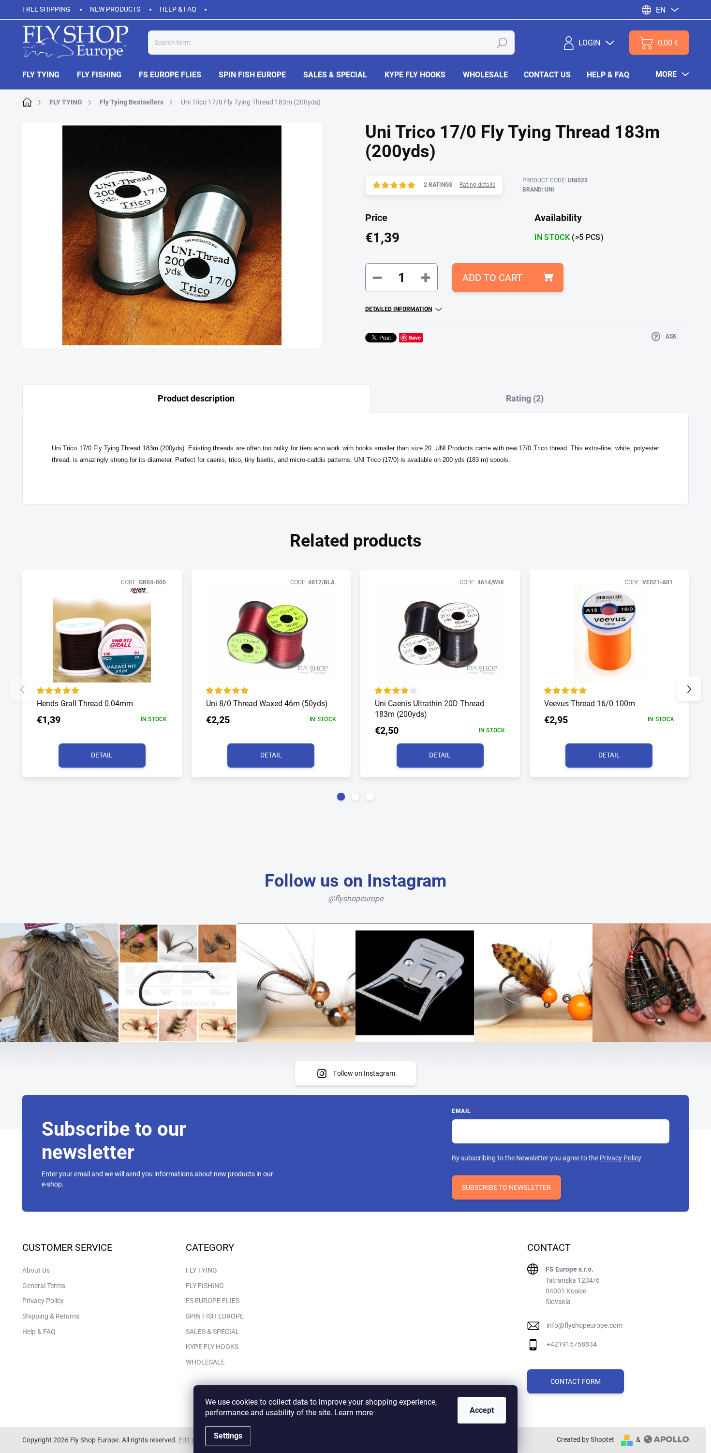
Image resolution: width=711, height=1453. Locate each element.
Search (502, 42)
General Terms (43, 1286)
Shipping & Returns (50, 1316)
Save (415, 337)
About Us (36, 1270)
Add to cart (492, 277)
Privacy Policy (620, 1158)
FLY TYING (201, 1270)
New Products (115, 9)
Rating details (477, 184)
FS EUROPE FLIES (212, 1301)
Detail (102, 755)
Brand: (538, 189)
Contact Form (575, 1381)
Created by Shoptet (585, 1439)
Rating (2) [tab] (525, 398)
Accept (482, 1410)
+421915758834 (572, 1344)
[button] (341, 796)
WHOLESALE (205, 1362)
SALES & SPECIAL (212, 1331)
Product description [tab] (196, 398)
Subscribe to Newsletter (506, 1187)
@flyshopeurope (355, 898)
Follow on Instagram (364, 1073)
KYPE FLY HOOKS (212, 1346)
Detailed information (398, 309)
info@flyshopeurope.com (584, 1325)
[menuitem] (45, 74)
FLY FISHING (205, 1286)
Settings (228, 1435)
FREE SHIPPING (46, 9)
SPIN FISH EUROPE (215, 1316)
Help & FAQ (178, 9)
